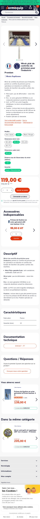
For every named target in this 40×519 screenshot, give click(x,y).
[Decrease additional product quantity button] (13, 234)
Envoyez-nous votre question (17, 371)
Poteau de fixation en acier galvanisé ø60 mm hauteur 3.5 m (18, 222)
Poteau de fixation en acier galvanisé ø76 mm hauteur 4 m (25, 393)
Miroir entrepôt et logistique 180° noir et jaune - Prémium (25, 431)
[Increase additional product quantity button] (21, 234)
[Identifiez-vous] (30, 7)
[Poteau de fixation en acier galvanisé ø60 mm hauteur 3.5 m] (9, 221)
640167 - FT (20, 346)
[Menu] (3, 8)
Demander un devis (20, 197)
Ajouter (16, 238)
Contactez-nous (23, 6)
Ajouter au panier (22, 190)
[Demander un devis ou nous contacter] (26, 8)
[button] (36, 44)
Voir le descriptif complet (13, 120)
